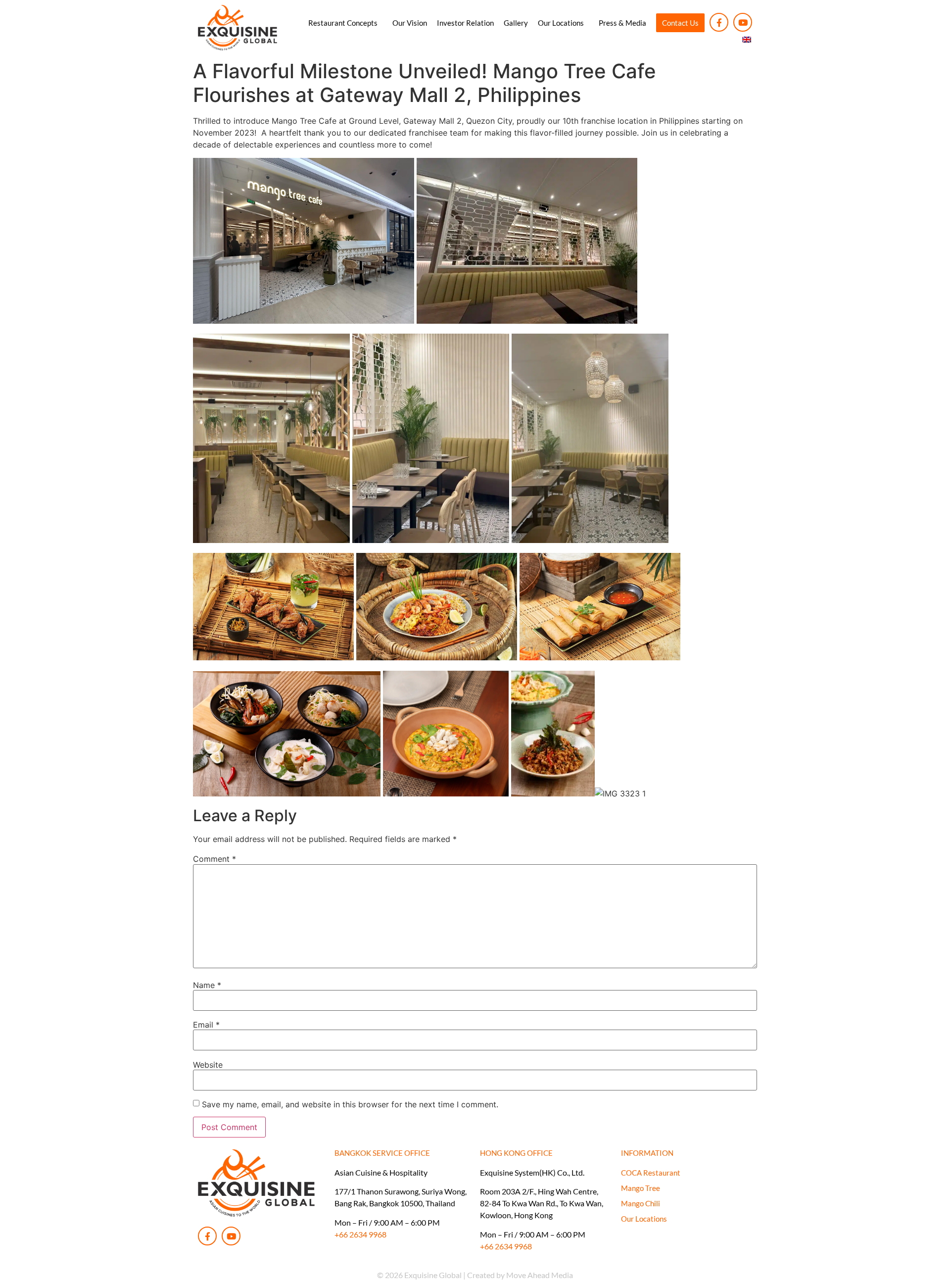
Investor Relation (465, 22)
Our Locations (561, 22)
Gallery (516, 22)
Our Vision (409, 22)
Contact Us (680, 22)
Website (208, 1065)
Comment (214, 859)
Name (207, 985)
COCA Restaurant (650, 1172)
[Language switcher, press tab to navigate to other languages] (747, 40)
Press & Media (622, 22)
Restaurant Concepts (343, 22)
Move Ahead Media (539, 1275)
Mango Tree (640, 1188)
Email (206, 1025)
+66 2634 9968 (360, 1234)
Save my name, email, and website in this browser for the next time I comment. (350, 1104)
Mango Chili (640, 1203)
